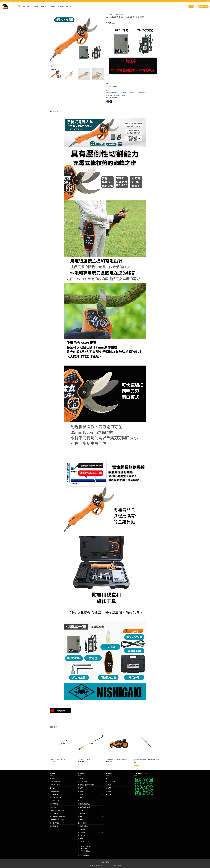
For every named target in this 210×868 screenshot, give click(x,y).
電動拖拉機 (81, 835)
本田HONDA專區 (32, 6)
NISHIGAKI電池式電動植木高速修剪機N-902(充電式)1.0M (146, 760)
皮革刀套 (80, 810)
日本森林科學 (54, 794)
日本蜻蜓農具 (54, 826)
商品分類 (43, 6)
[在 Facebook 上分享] (107, 101)
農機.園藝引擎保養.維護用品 (86, 785)
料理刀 (80, 800)
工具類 (80, 797)
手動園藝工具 (83, 841)
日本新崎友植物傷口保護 (57, 810)
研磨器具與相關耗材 (84, 804)
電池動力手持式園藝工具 (115, 92)
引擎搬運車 (84, 848)
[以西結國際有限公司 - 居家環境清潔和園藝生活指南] (8, 6)
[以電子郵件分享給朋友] (110, 101)
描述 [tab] (51, 111)
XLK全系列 (53, 778)
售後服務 (61, 6)
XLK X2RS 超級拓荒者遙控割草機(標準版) (116, 759)
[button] (19, 6)
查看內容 (52, 764)
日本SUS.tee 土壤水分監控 (57, 816)
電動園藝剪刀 (117, 95)
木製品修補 (81, 813)
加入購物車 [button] (108, 764)
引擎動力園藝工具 (85, 851)
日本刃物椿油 (54, 813)
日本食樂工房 (54, 804)
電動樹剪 (123, 95)
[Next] (100, 40)
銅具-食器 (81, 820)
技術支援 (68, 6)
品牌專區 (52, 6)
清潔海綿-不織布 (83, 826)
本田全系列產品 (82, 781)
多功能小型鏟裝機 (83, 855)
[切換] (103, 782)
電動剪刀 (111, 95)
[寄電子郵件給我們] (207, 1)
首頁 (24, 6)
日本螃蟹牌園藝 (113, 98)
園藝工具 (112, 14)
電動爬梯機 (81, 832)
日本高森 (52, 788)
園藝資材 (80, 794)
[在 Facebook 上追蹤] (205, 1)
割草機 (80, 816)
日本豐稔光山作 (54, 800)
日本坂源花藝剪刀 (55, 785)
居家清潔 (80, 788)
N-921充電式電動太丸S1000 (57, 759)
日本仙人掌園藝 (54, 823)
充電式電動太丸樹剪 (142, 92)
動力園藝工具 (119, 14)
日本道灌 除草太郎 (55, 797)
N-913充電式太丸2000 (84, 759)
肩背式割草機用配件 (84, 807)
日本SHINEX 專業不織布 (57, 820)
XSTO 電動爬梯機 (55, 781)
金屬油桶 (80, 778)
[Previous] (53, 40)
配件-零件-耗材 (82, 823)
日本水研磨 (53, 807)
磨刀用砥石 (81, 829)
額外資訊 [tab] (55, 111)
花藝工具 (80, 791)
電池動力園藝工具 (125, 92)
